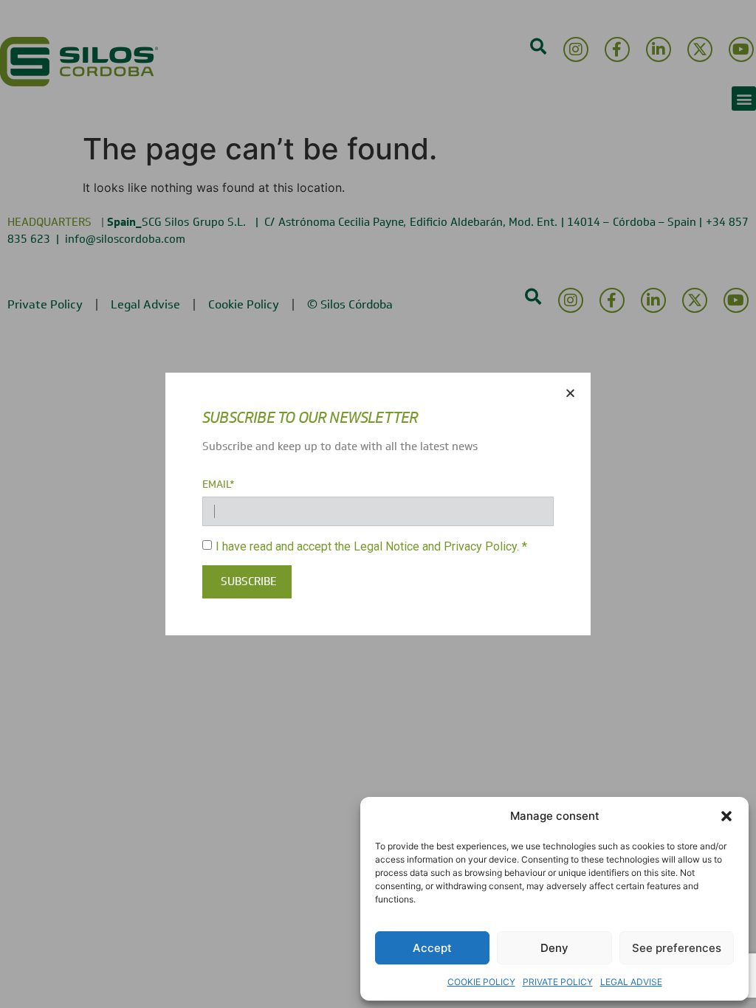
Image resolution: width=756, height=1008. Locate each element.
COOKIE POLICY (481, 981)
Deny (554, 948)
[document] (378, 504)
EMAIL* (218, 485)
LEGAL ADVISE (631, 981)
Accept (432, 948)
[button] (726, 816)
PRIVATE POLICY (558, 981)
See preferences (676, 948)
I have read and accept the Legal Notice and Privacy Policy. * (371, 546)
